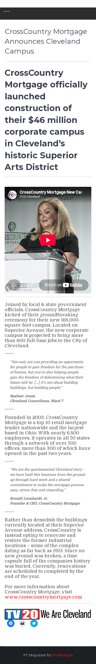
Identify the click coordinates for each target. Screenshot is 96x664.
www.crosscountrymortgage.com (43, 597)
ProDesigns (62, 655)
